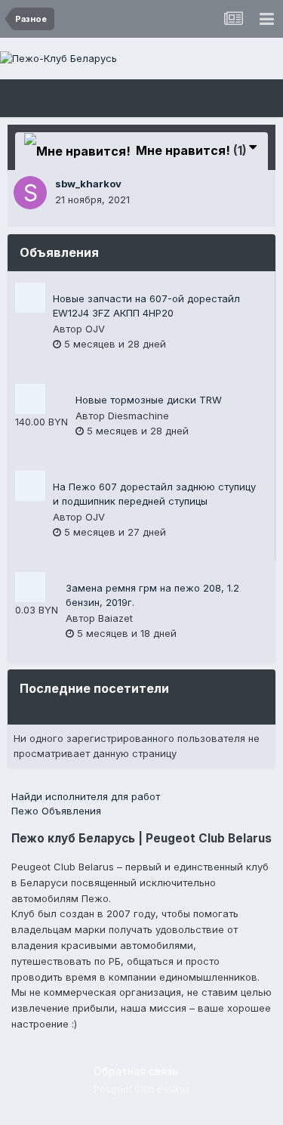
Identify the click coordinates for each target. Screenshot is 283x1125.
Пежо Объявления (56, 811)
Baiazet (115, 618)
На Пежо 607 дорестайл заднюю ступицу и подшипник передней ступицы (154, 494)
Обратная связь (136, 1071)
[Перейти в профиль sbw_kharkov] (30, 192)
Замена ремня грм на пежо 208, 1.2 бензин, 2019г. (152, 595)
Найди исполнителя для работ (85, 796)
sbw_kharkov (88, 184)
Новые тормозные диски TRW (148, 400)
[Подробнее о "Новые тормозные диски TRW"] (30, 399)
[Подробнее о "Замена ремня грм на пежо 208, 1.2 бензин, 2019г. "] (30, 587)
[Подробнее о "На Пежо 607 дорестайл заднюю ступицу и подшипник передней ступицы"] (30, 486)
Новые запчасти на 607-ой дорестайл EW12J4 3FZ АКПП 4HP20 (146, 306)
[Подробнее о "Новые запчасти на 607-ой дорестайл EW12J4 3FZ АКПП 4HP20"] (30, 298)
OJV (95, 329)
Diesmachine (138, 416)
